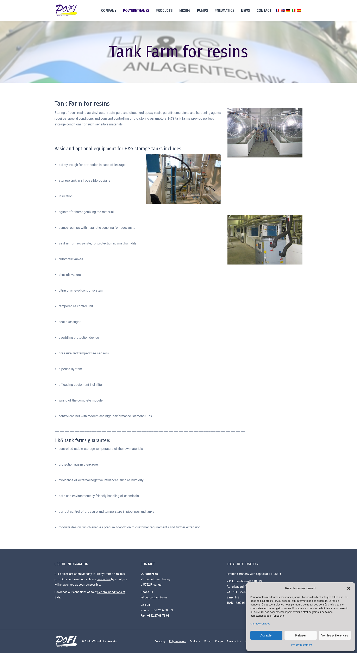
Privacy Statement (301, 644)
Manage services (260, 623)
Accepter (266, 635)
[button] (349, 588)
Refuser (300, 635)
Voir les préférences (334, 635)
